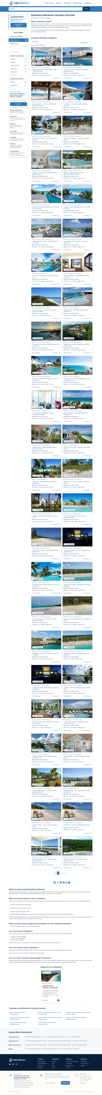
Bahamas (41, 18)
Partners (68, 1067)
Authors (54, 1067)
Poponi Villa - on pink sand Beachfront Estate (77, 825)
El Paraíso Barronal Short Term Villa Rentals (69, 1048)
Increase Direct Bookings (72, 1061)
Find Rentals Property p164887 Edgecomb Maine (36, 1044)
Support (82, 1065)
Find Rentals (34, 18)
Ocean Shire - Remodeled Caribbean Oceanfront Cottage (43, 413)
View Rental (55, 78)
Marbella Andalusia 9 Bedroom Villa (51, 1048)
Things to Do (40, 1065)
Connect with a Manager (18, 25)
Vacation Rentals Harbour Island (46, 1022)
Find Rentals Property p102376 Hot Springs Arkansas (59, 1040)
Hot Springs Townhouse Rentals (80, 1040)
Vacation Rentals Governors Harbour (20, 1017)
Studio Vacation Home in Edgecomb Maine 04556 (59, 1044)
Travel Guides (67, 3)
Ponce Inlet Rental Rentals (74, 1036)
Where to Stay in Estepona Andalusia (33, 1048)
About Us (54, 1061)
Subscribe (65, 1083)
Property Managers (42, 1063)
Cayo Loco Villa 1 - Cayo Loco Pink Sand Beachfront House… (44, 104)
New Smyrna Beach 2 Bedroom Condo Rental (57, 1036)
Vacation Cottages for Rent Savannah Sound (50, 1017)
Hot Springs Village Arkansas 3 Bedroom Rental (35, 1040)
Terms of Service (85, 1063)
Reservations (84, 1061)
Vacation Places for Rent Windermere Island (78, 1012)
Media (53, 1065)
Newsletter (39, 1067)
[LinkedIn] (13, 1064)
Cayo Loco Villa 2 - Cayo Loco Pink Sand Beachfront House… (44, 310)
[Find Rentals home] (19, 3)
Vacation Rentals (49, 3)
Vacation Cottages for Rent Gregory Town (49, 1012)
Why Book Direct (77, 3)
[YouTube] (10, 1064)
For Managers (87, 3)
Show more (13, 74)
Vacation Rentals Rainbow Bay (18, 1022)
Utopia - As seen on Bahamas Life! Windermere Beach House (74, 173)
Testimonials (69, 1063)
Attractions (59, 3)
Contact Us (82, 1083)
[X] (16, 1064)
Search (19, 104)
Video (53, 1063)
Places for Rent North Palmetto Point (76, 1017)
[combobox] (45, 9)
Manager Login (69, 1065)
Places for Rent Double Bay (17, 1012)
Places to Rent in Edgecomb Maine (79, 1044)
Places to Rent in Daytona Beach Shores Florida (35, 1036)
